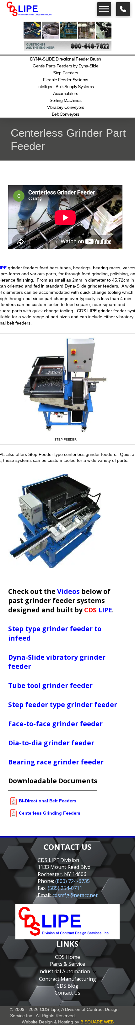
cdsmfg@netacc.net (75, 895)
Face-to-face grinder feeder (55, 723)
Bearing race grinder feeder (56, 762)
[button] (104, 9)
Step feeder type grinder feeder (62, 704)
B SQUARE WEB (97, 1021)
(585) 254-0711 (65, 888)
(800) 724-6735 (72, 881)
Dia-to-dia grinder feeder (51, 742)
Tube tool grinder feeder (50, 685)
